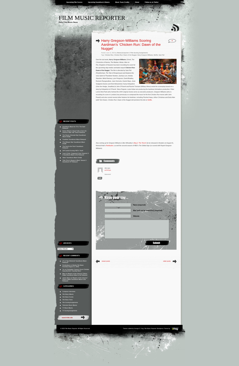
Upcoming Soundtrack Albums (99, 2)
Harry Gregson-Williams (145, 55)
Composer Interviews (68, 291)
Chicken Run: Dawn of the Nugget (125, 55)
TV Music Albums (67, 308)
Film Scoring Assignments (70, 302)
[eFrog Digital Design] (175, 330)
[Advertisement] (74, 80)
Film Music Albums (68, 294)
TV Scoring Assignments (69, 310)
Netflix (156, 55)
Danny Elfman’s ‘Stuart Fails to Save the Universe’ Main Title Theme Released (74, 131)
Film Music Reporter (92, 17)
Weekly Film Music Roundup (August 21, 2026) (73, 265)
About (137, 2)
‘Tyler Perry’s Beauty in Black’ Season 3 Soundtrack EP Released (74, 161)
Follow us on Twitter (152, 2)
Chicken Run (109, 55)
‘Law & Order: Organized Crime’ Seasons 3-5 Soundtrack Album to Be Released (75, 154)
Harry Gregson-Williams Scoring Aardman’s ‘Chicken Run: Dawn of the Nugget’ (131, 44)
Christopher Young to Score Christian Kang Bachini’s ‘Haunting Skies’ (75, 270)
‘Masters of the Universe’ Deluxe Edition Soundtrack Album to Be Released (74, 274)
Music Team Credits (122, 2)
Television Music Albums (69, 305)
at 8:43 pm (108, 170)
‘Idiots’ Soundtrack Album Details (72, 157)
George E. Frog (139, 328)
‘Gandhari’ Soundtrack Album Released (74, 139)
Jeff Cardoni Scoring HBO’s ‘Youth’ (72, 150)
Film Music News (67, 299)
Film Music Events (67, 297)
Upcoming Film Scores (74, 2)
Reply (99, 178)
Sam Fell (161, 55)
